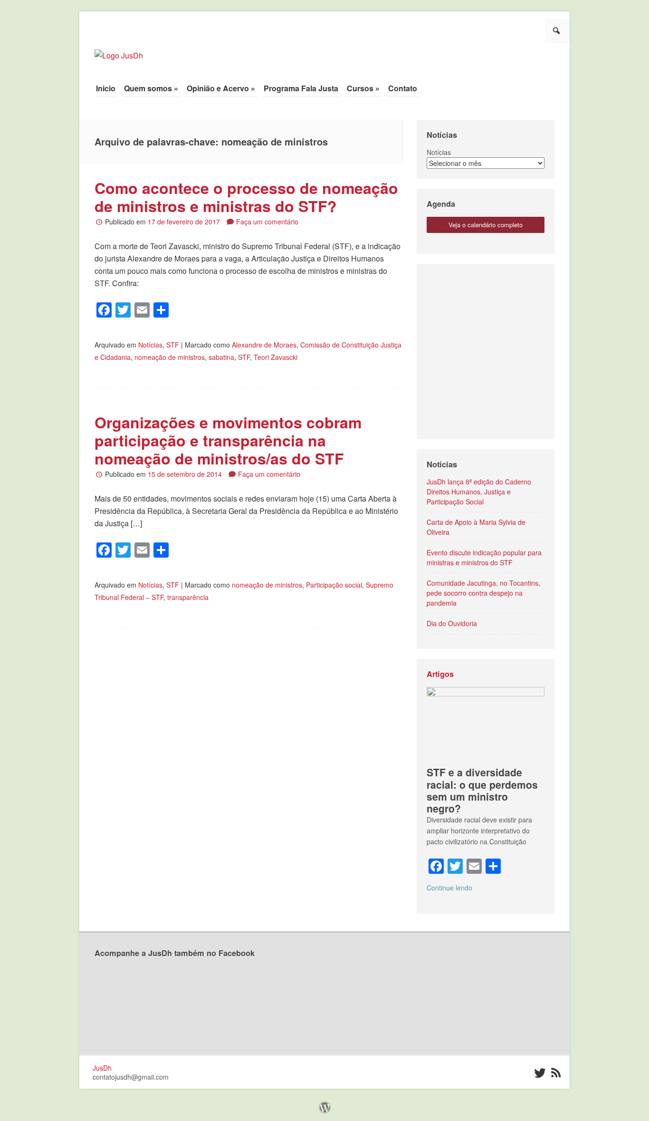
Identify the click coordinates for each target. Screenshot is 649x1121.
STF (172, 344)
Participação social (334, 584)
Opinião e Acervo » (221, 88)
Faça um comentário (267, 221)
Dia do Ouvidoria (452, 623)
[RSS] (555, 1073)
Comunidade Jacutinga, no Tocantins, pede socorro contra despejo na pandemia (483, 593)
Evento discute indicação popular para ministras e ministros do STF (484, 557)
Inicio (105, 88)
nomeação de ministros (169, 357)
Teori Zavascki (275, 357)
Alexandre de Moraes (264, 344)
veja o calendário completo (486, 224)
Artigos (440, 673)
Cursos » (363, 88)
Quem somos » (151, 88)
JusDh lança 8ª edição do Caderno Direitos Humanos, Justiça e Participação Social (479, 491)
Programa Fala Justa (301, 88)
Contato (402, 88)
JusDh (102, 1068)
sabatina (221, 357)
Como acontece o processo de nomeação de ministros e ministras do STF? (246, 197)
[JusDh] (119, 50)
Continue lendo (449, 887)
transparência (188, 597)
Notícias (150, 344)
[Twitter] (539, 1073)
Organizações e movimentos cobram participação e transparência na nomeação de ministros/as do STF (228, 440)
